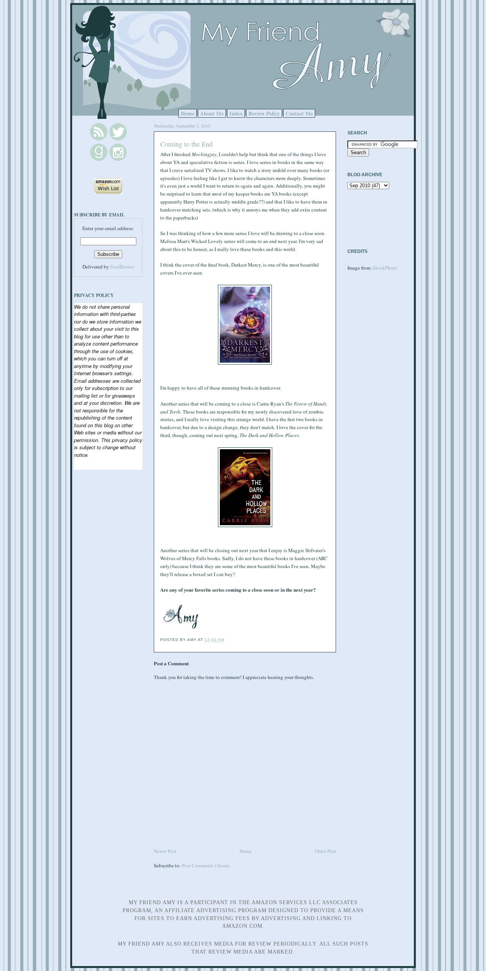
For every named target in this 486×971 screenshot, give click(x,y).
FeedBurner (122, 266)
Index (236, 113)
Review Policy (264, 113)
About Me (212, 113)
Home (187, 113)
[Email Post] (226, 640)
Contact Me (299, 113)
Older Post (325, 851)
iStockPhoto (384, 267)
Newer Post (165, 851)
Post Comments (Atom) (205, 865)
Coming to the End (186, 143)
